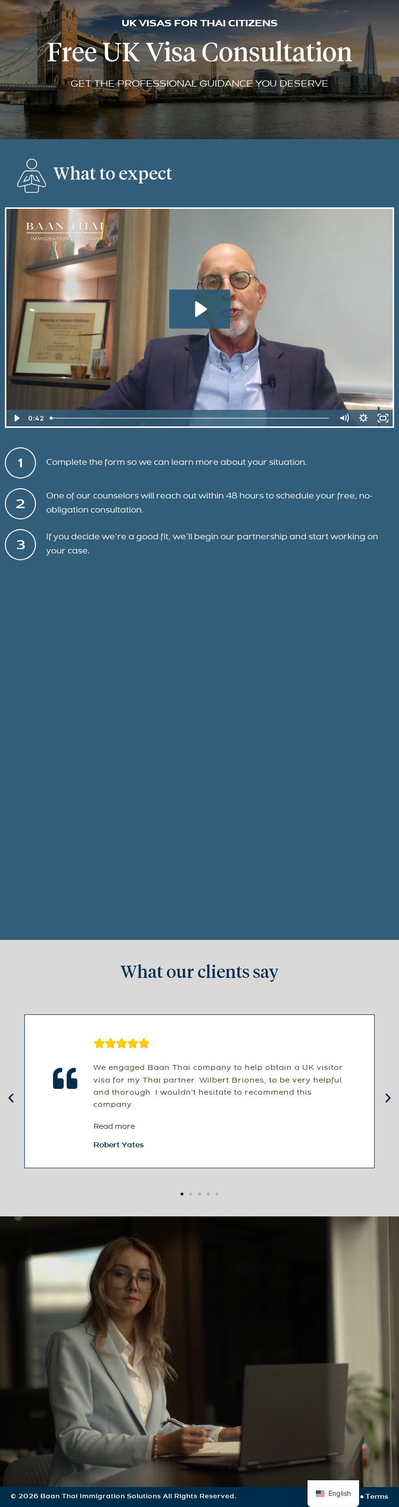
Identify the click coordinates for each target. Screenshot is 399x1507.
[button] (11, 1098)
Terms (376, 1497)
